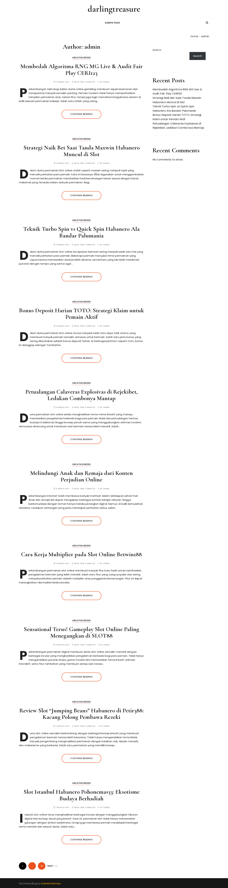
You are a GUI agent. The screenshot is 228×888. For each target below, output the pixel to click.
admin (106, 82)
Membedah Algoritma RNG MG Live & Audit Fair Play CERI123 (81, 69)
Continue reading (81, 114)
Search (157, 50)
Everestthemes (51, 883)
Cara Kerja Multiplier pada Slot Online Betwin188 (81, 554)
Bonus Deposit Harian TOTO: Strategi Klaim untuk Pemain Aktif (81, 314)
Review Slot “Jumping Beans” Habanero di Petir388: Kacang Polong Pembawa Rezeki (81, 714)
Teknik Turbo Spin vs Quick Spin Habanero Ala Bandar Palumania (81, 232)
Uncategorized (81, 57)
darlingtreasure (114, 9)
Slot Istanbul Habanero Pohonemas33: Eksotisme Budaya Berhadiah (82, 795)
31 (42, 866)
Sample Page (112, 22)
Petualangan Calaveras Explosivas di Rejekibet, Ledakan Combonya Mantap (81, 395)
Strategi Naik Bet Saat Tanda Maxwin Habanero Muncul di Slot (81, 151)
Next (50, 866)
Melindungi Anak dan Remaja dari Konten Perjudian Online (81, 476)
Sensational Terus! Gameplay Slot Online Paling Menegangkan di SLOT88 (81, 632)
